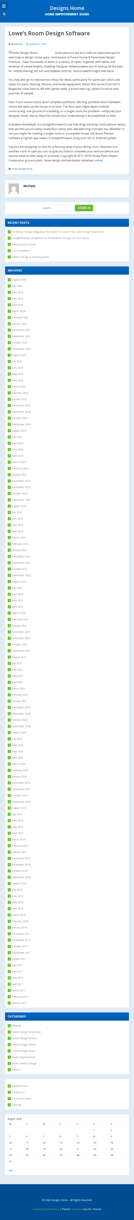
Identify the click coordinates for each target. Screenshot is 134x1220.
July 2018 (17, 889)
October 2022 (20, 569)
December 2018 (21, 858)
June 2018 (17, 896)
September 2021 (21, 650)
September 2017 (21, 952)
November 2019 (21, 789)
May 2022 (17, 600)
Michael (18, 44)
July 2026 (17, 286)
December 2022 (21, 556)
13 (61, 1142)
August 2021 (19, 657)
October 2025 (20, 342)
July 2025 (17, 361)
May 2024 (17, 449)
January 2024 (19, 474)
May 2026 (17, 298)
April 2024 (17, 455)
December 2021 (21, 631)
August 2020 (19, 732)
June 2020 (17, 745)
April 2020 (17, 757)
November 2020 (21, 713)
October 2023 (20, 493)
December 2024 (21, 405)
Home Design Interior (24, 1044)
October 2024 (20, 418)
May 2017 (17, 977)
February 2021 (20, 694)
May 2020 (17, 751)
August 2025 (19, 355)
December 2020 (21, 707)
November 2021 (21, 638)
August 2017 (19, 959)
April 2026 (17, 304)
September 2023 (21, 499)
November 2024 (21, 411)
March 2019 (18, 839)
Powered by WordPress (46, 1209)
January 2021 (19, 701)
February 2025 (20, 392)
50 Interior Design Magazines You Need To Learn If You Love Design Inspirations (58, 231)
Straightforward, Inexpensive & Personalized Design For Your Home (50, 238)
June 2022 (17, 594)
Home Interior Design (24, 1063)
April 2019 (17, 833)
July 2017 (17, 965)
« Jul (10, 1170)
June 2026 (17, 292)
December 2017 (21, 933)
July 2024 (17, 437)
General (16, 1025)
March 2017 (18, 990)
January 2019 (19, 852)
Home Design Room (22, 168)
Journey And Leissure (24, 244)
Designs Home (67, 8)
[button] (3, 14)
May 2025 (17, 374)
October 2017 (20, 946)
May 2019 (17, 826)
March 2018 (18, 915)
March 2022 (18, 613)
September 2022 (21, 575)
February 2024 (20, 468)
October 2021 (20, 644)
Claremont (77, 1209)
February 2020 (20, 770)
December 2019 (21, 782)
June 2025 (17, 367)
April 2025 (17, 380)
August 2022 (19, 581)
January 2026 (19, 323)
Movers (16, 1069)
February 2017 (20, 996)
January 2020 (19, 776)
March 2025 (18, 386)
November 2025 (21, 336)
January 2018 (19, 927)
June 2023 (17, 518)
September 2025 (21, 348)
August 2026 (19, 279)
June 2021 (17, 669)
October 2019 (20, 795)
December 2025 (21, 330)
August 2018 (19, 883)
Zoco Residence (21, 250)
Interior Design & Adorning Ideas (30, 257)
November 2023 (21, 487)
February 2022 (20, 619)
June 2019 (17, 820)
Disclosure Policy (21, 1098)
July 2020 (17, 738)
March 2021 (18, 688)
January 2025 (19, 399)
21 (78, 1149)
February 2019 (20, 845)
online (98, 160)
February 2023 (20, 543)
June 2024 (17, 443)
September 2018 (21, 877)
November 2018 (21, 864)
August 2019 (19, 808)
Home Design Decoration (26, 1032)
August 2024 (19, 430)
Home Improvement (23, 1057)
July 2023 (17, 512)
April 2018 (17, 908)
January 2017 (19, 1003)
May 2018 (17, 902)
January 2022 (19, 625)
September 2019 (21, 801)
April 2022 (17, 606)
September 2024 (21, 424)
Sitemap (16, 1104)
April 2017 (17, 984)
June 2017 (17, 971)
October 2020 (20, 720)
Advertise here (20, 1086)
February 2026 (20, 317)
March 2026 (18, 311)
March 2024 (18, 462)
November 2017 (21, 940)
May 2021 (17, 676)
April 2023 (17, 531)
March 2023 (18, 537)
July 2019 (17, 814)
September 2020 (21, 726)
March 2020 (18, 764)
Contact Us (18, 1092)
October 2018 (20, 871)
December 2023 (21, 481)
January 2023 (19, 550)
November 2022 (21, 562)
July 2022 (17, 587)
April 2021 (17, 682)
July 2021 (17, 663)
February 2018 (20, 921)
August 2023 (19, 506)
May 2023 (17, 525)
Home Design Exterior (24, 1038)
